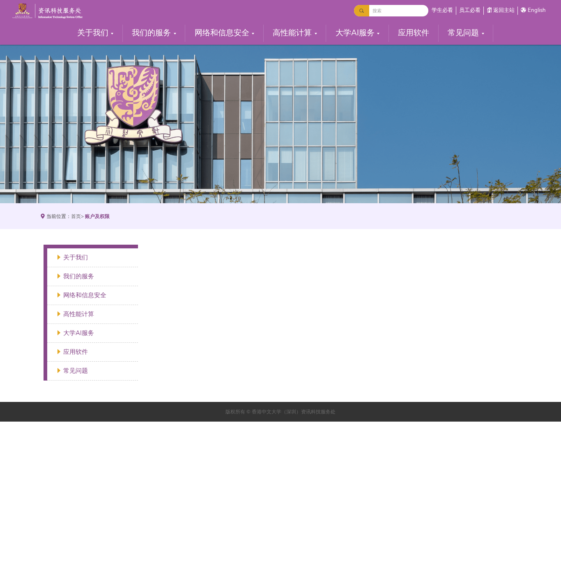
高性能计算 (292, 33)
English (537, 10)
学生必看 (442, 10)
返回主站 (504, 10)
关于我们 (92, 33)
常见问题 (463, 33)
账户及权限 (97, 216)
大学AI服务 (355, 33)
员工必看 (470, 10)
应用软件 (413, 33)
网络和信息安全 (222, 33)
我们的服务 (151, 33)
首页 (76, 216)
